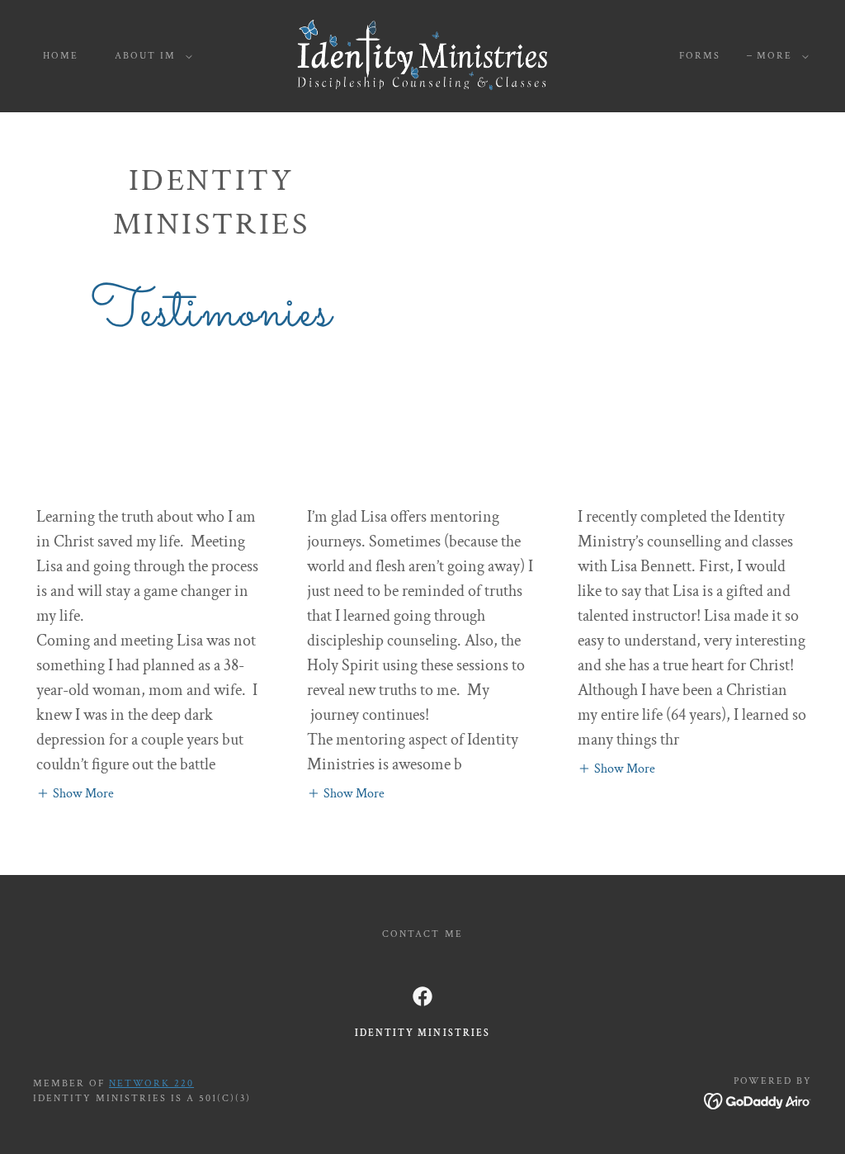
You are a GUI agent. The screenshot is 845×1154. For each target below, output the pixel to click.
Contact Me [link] (422, 934)
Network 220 (151, 1083)
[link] (423, 55)
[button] (150, 56)
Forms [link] (699, 56)
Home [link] (60, 56)
